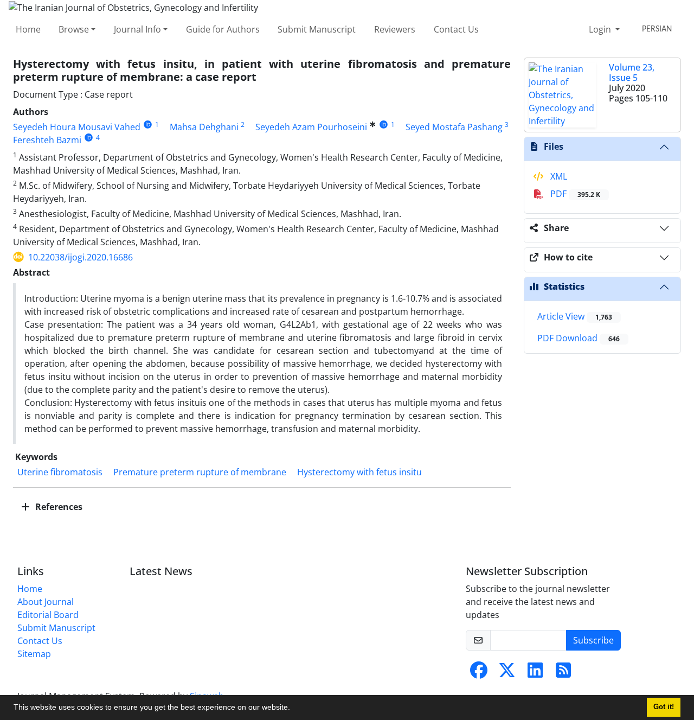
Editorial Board (48, 615)
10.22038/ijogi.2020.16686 (80, 257)
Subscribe (593, 640)
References (57, 507)
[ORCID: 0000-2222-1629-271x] (383, 124)
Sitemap (34, 654)
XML (557, 176)
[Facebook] (479, 673)
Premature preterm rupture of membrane (199, 472)
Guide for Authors (223, 29)
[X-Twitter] (507, 673)
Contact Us (456, 29)
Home (28, 29)
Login (601, 29)
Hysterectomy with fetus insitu (359, 472)
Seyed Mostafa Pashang (454, 127)
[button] (293, 708)
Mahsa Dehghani (204, 127)
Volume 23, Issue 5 (631, 72)
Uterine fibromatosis (59, 472)
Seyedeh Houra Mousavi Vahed (76, 127)
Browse (74, 29)
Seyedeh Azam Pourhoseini (311, 127)
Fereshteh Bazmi (47, 140)
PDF (574, 194)
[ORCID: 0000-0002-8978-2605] (148, 124)
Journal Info (137, 29)
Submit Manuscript (317, 29)
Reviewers (394, 29)
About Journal (45, 602)
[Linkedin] (535, 673)
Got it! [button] (663, 707)
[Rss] (563, 673)
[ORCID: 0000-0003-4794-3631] (88, 137)
